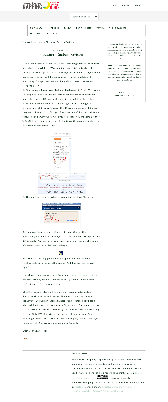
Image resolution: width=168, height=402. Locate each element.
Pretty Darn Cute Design (94, 399)
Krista (78, 386)
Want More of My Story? (124, 98)
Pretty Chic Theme (71, 399)
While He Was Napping (41, 5)
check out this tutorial (81, 275)
